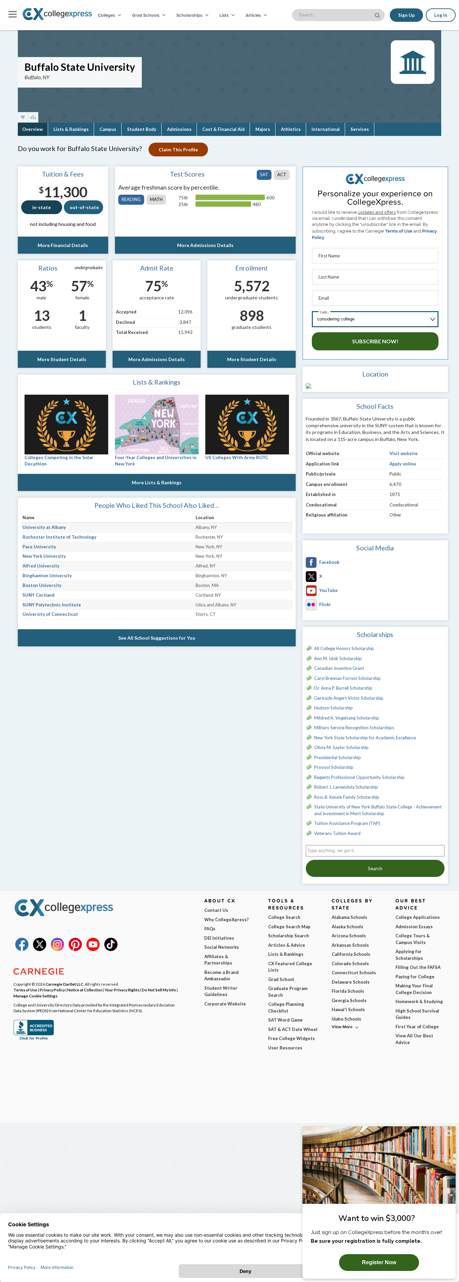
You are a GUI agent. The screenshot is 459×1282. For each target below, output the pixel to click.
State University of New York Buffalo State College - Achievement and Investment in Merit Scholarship (378, 810)
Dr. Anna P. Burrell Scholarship (343, 688)
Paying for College (414, 976)
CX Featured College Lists (290, 967)
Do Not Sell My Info (159, 989)
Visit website (403, 453)
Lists (224, 15)
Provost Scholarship (333, 767)
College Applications (417, 917)
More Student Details (61, 359)
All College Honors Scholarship (344, 648)
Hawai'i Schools (348, 1009)
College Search (284, 917)
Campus (107, 129)
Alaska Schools (347, 926)
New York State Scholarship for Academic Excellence (365, 737)
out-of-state (84, 207)
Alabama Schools (349, 917)
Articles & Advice (286, 945)
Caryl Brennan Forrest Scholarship (347, 678)
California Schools (351, 954)
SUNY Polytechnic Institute (52, 604)
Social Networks (221, 947)
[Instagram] (57, 949)
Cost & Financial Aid (223, 129)
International (325, 129)
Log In (440, 15)
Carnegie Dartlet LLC (64, 984)
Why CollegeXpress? (226, 919)
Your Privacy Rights (122, 989)
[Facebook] (21, 949)
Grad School (281, 979)
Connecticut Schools (354, 972)
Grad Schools (146, 15)
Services (359, 129)
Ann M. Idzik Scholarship (338, 658)
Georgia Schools (349, 1000)
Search (375, 868)
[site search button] (378, 14)
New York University (44, 556)
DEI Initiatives (219, 938)
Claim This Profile (178, 149)
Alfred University (41, 566)
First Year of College (417, 1026)
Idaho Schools (346, 1019)
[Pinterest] (75, 949)
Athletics (291, 129)
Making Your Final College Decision (414, 989)
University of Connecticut (50, 614)
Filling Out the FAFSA (418, 967)
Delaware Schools (351, 982)
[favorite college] (23, 117)
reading (131, 199)
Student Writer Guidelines (221, 991)
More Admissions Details (205, 245)
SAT (264, 174)
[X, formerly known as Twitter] (39, 949)
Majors (262, 129)
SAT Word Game (285, 1020)
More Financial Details (63, 245)
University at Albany (44, 527)
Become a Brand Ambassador (221, 976)
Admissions (179, 129)
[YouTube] (93, 949)
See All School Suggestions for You (156, 638)
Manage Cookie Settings (35, 995)
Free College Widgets (291, 1038)
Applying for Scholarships (409, 955)
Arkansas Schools (350, 945)
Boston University (42, 585)
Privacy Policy (52, 989)
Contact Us (216, 910)
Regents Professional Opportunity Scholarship (359, 777)
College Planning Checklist (286, 1007)
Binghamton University (47, 575)
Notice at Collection (84, 989)
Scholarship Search (288, 935)
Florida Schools (348, 991)
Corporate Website (225, 1003)
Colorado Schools (350, 963)
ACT (281, 174)
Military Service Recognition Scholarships (354, 727)
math (156, 199)
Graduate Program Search (287, 992)
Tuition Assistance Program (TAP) (347, 823)
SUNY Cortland (38, 595)
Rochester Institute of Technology (59, 537)
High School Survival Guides (417, 1014)
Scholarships (189, 15)
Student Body (141, 129)
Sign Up (406, 15)
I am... (324, 312)
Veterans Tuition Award (337, 833)
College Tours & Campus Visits (412, 939)
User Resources (285, 1047)
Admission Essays (414, 926)
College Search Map (289, 926)
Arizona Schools (349, 935)
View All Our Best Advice (414, 1039)
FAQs (209, 928)
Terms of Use (398, 231)
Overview (32, 129)
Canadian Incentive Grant (339, 668)
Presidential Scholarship (337, 757)
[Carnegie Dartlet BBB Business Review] (33, 1039)
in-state (41, 207)
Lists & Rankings (71, 129)
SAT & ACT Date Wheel (293, 1029)
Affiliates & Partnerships (218, 960)
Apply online (402, 463)
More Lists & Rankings (156, 482)
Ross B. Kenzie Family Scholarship (346, 797)
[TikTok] (110, 949)
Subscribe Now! (375, 341)
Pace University (39, 546)
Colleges (106, 15)
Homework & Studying (419, 1001)
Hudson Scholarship (333, 707)
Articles (254, 15)
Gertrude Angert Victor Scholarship (348, 698)
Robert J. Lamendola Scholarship (346, 787)
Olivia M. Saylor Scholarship (341, 747)
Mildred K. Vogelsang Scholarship (346, 718)
